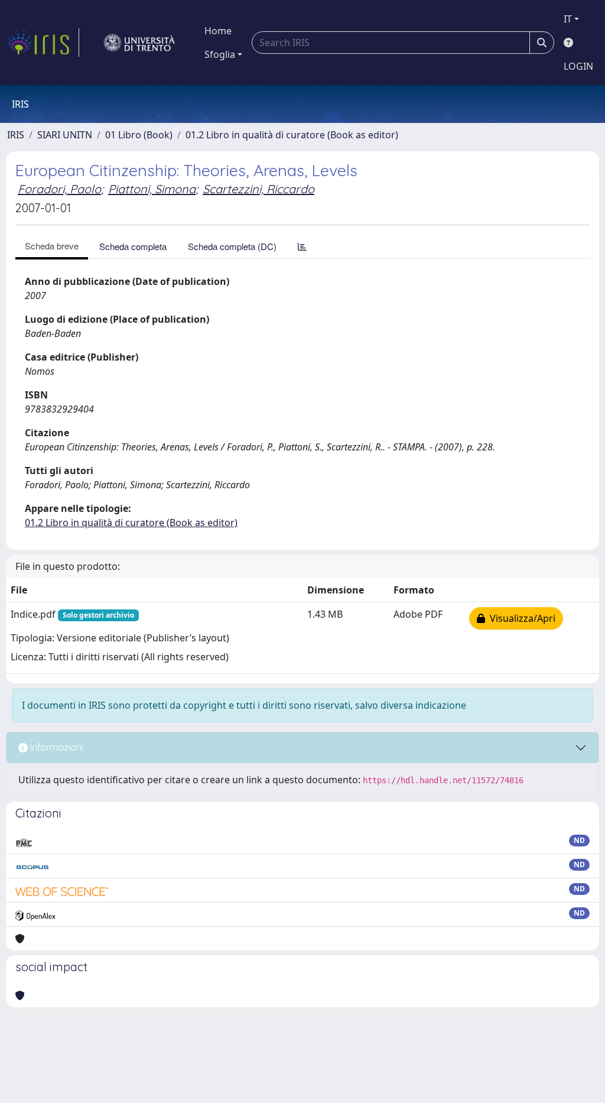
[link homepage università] (139, 42)
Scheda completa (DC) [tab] (232, 246)
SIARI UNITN (64, 134)
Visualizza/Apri (520, 618)
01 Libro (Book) (139, 134)
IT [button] (568, 18)
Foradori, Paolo (59, 188)
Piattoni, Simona (152, 188)
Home (218, 30)
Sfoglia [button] (219, 54)
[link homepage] (43, 42)
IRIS (15, 134)
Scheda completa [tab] (133, 246)
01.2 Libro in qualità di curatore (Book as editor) (292, 134)
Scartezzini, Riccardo (258, 188)
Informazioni (55, 747)
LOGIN (578, 66)
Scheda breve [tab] (52, 245)
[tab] (302, 246)
